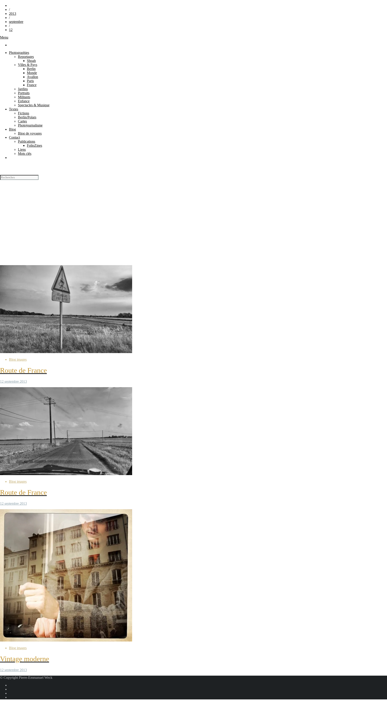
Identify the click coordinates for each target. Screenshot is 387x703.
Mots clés (24, 153)
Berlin (31, 69)
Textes (13, 109)
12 (11, 30)
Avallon (32, 77)
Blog (12, 129)
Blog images (18, 359)
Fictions (23, 113)
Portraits (24, 93)
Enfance (24, 101)
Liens (22, 149)
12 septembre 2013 (13, 381)
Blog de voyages (30, 133)
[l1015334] (66, 352)
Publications (26, 141)
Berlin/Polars (27, 117)
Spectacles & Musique (33, 105)
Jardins (23, 89)
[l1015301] (66, 474)
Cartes (22, 121)
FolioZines (34, 145)
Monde (32, 73)
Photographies (19, 53)
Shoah (31, 61)
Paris (30, 81)
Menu (4, 37)
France (32, 85)
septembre (16, 22)
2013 (12, 13)
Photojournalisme (30, 125)
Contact (14, 137)
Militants (24, 97)
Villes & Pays (27, 65)
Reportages (26, 57)
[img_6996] (66, 640)
